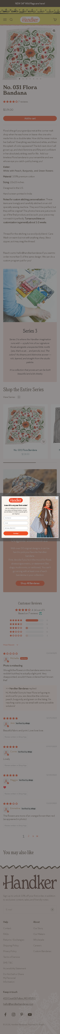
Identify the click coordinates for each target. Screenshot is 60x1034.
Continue (15, 533)
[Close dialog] (56, 498)
